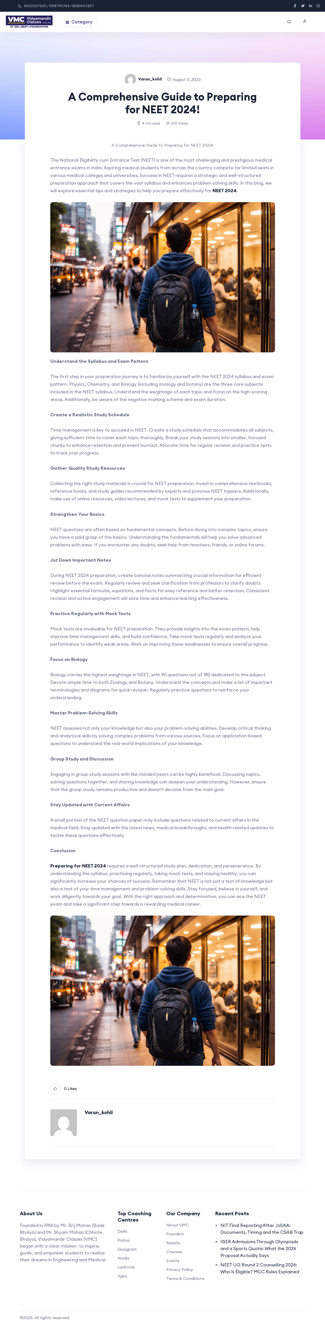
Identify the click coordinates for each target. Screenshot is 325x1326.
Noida (123, 1258)
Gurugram (127, 1249)
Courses (174, 1251)
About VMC (177, 1224)
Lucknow (126, 1266)
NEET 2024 (225, 191)
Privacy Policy (179, 1269)
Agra (122, 1275)
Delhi (122, 1231)
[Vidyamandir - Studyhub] (29, 22)
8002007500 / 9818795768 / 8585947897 (59, 6)
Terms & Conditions (185, 1278)
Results (173, 1242)
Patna (123, 1240)
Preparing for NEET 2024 (78, 866)
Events (173, 1260)
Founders (175, 1233)
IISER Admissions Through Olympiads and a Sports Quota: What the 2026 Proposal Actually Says (259, 1248)
